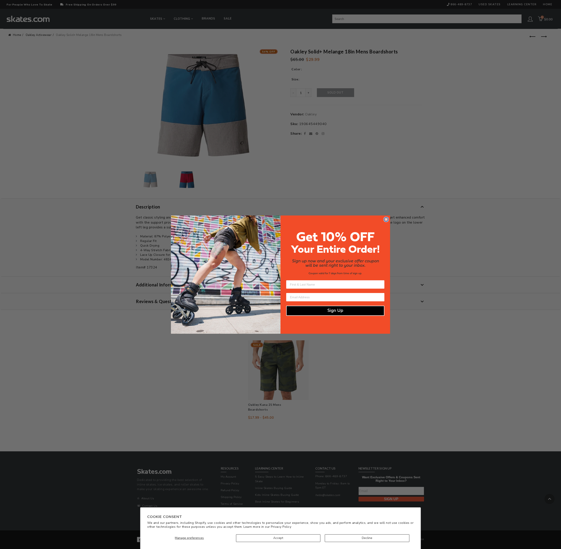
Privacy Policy (281, 527)
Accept (278, 538)
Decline (367, 538)
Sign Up (335, 311)
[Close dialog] (386, 219)
